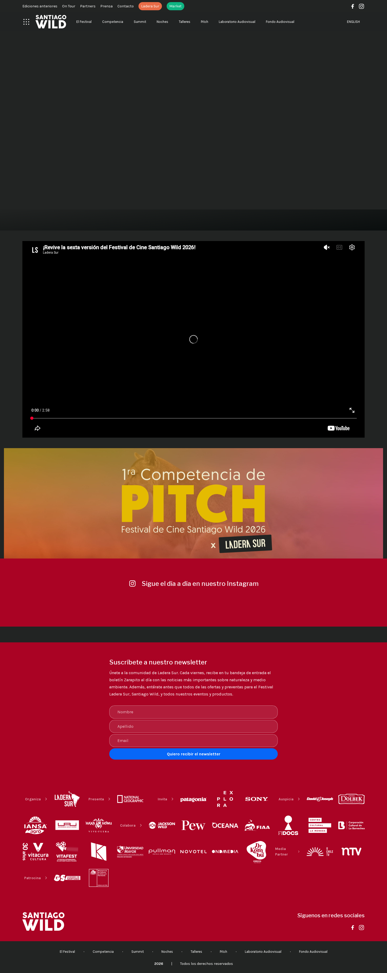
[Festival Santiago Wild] (51, 21)
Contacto (125, 6)
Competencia (112, 22)
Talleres (184, 22)
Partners (88, 6)
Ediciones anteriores (39, 6)
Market (175, 6)
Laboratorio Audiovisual (237, 22)
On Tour (68, 6)
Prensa (106, 6)
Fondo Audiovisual (280, 22)
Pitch (204, 22)
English (353, 22)
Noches (162, 22)
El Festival (84, 22)
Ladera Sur (150, 6)
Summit (140, 22)
